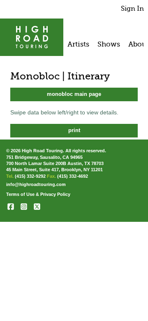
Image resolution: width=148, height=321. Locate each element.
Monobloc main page (74, 94)
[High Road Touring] (31, 37)
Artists (78, 44)
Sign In (132, 8)
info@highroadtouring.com (36, 184)
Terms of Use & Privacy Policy (38, 194)
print (74, 130)
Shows (108, 44)
